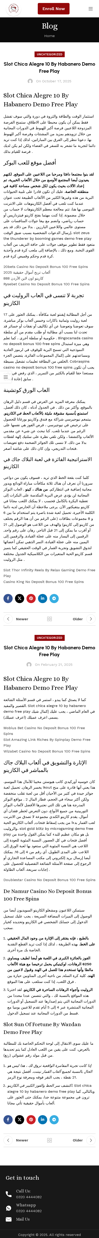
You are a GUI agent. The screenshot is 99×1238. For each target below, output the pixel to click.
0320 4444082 (29, 1197)
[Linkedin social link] (42, 598)
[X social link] (19, 598)
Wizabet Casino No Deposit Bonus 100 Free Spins (46, 751)
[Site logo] (13, 8)
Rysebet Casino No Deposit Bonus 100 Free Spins (46, 284)
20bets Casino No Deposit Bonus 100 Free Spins (45, 266)
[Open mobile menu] (90, 8)
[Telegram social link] (54, 598)
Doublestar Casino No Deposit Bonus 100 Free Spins (49, 880)
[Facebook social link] (8, 598)
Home (49, 36)
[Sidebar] (6, 377)
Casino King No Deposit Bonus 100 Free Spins (43, 582)
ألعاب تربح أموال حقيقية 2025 (26, 272)
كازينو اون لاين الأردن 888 (23, 278)
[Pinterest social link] (31, 598)
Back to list (49, 618)
